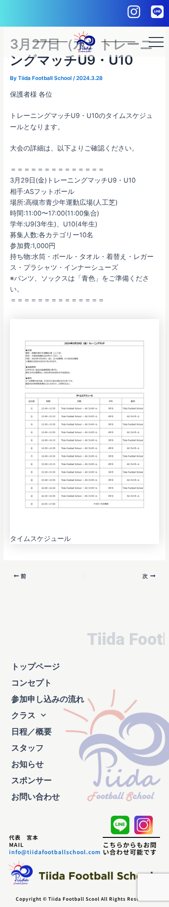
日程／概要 (31, 731)
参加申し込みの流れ (47, 699)
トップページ (35, 666)
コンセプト (31, 682)
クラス (23, 715)
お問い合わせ (35, 796)
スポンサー (31, 780)
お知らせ (27, 764)
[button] (84, 715)
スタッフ (27, 747)
